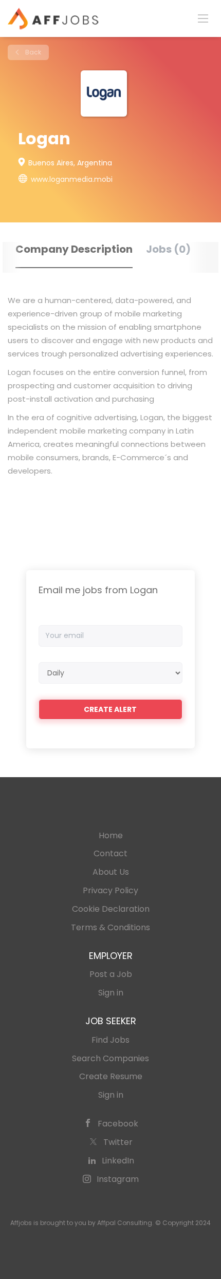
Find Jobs (110, 1040)
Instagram (118, 1179)
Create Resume (110, 1076)
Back (32, 52)
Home (111, 835)
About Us (111, 872)
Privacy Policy (110, 890)
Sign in (110, 993)
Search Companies (110, 1058)
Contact (110, 853)
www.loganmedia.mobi (72, 179)
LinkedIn (118, 1161)
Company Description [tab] (74, 249)
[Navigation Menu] (203, 18)
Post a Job (110, 974)
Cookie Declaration (111, 909)
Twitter (118, 1142)
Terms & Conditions (110, 927)
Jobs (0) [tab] (168, 249)
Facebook (118, 1124)
